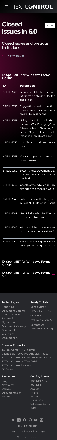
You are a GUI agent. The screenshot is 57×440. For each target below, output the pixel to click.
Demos (6, 389)
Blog (4, 381)
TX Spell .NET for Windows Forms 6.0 (26, 274)
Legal (43, 431)
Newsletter (9, 385)
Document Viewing (14, 326)
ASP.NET (35, 385)
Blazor (34, 396)
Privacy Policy (29, 431)
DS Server (8, 369)
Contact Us (37, 324)
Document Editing (13, 310)
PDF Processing (11, 314)
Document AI (10, 337)
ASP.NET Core (39, 381)
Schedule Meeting (41, 328)
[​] (6, 6)
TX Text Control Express (16, 365)
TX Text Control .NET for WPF (19, 361)
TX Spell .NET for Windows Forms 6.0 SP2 (26, 76)
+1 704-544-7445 (40, 310)
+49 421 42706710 (41, 319)
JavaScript (36, 400)
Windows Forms (40, 404)
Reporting (8, 306)
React (34, 392)
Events (6, 396)
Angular (35, 389)
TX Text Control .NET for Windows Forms (26, 357)
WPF (33, 408)
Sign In (15, 431)
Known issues (15, 55)
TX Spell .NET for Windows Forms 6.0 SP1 (26, 263)
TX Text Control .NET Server (18, 349)
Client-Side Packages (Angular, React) (25, 353)
